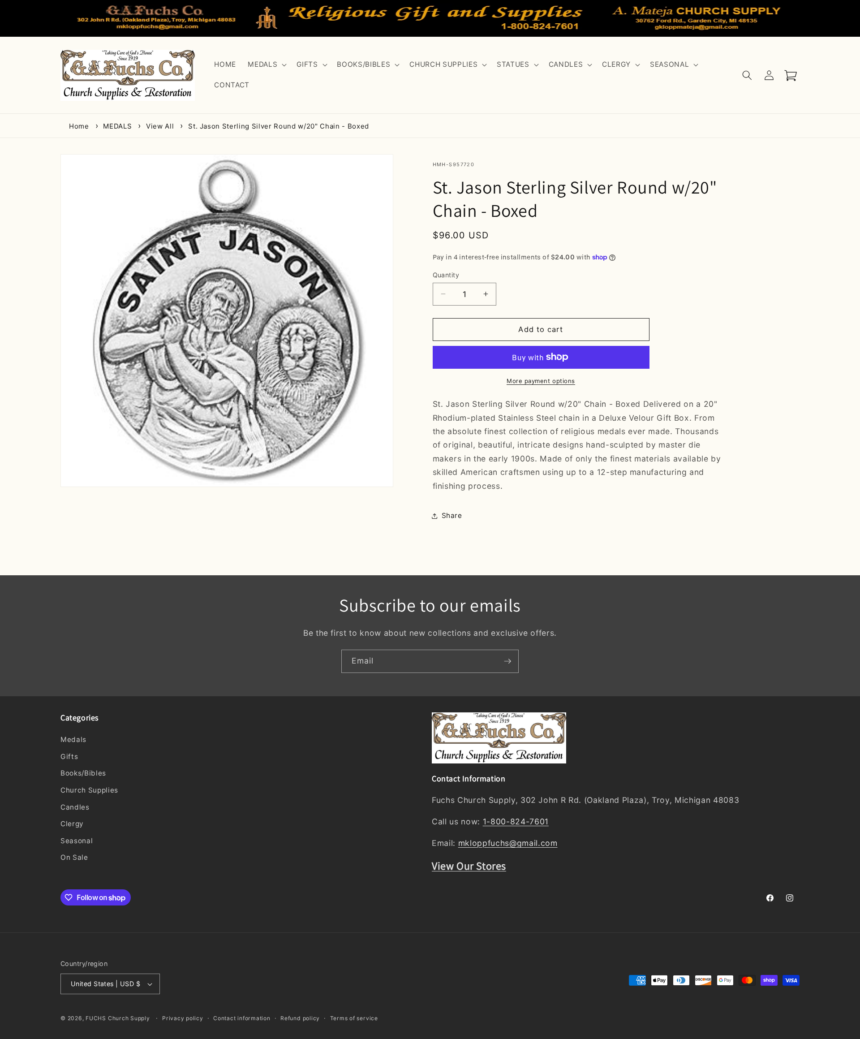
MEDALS (117, 126)
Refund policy (300, 1018)
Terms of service (354, 1018)
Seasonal (76, 840)
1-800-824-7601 (516, 821)
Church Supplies (89, 790)
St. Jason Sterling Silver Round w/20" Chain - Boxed (278, 126)
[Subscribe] (507, 661)
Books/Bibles (83, 773)
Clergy (72, 823)
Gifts (69, 756)
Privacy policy (182, 1018)
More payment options (541, 380)
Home (79, 126)
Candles (75, 807)
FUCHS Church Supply (118, 1018)
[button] (266, 65)
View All (160, 126)
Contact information (242, 1018)
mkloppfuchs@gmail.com (508, 843)
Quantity (446, 274)
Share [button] (452, 515)
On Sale (74, 857)
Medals (73, 739)
